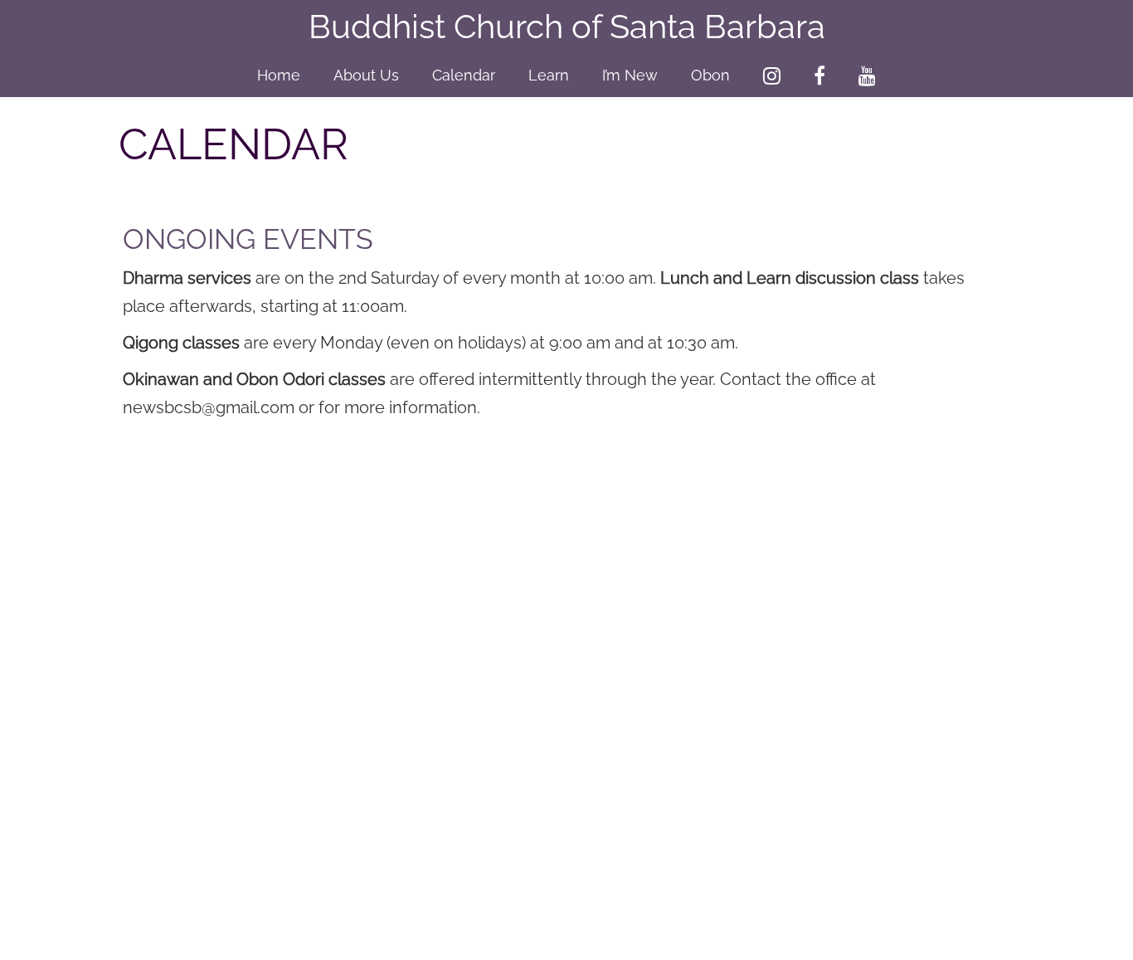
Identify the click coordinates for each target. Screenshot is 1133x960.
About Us (366, 75)
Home (278, 75)
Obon (710, 75)
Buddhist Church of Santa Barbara (567, 26)
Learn (548, 75)
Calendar (463, 75)
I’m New (630, 75)
